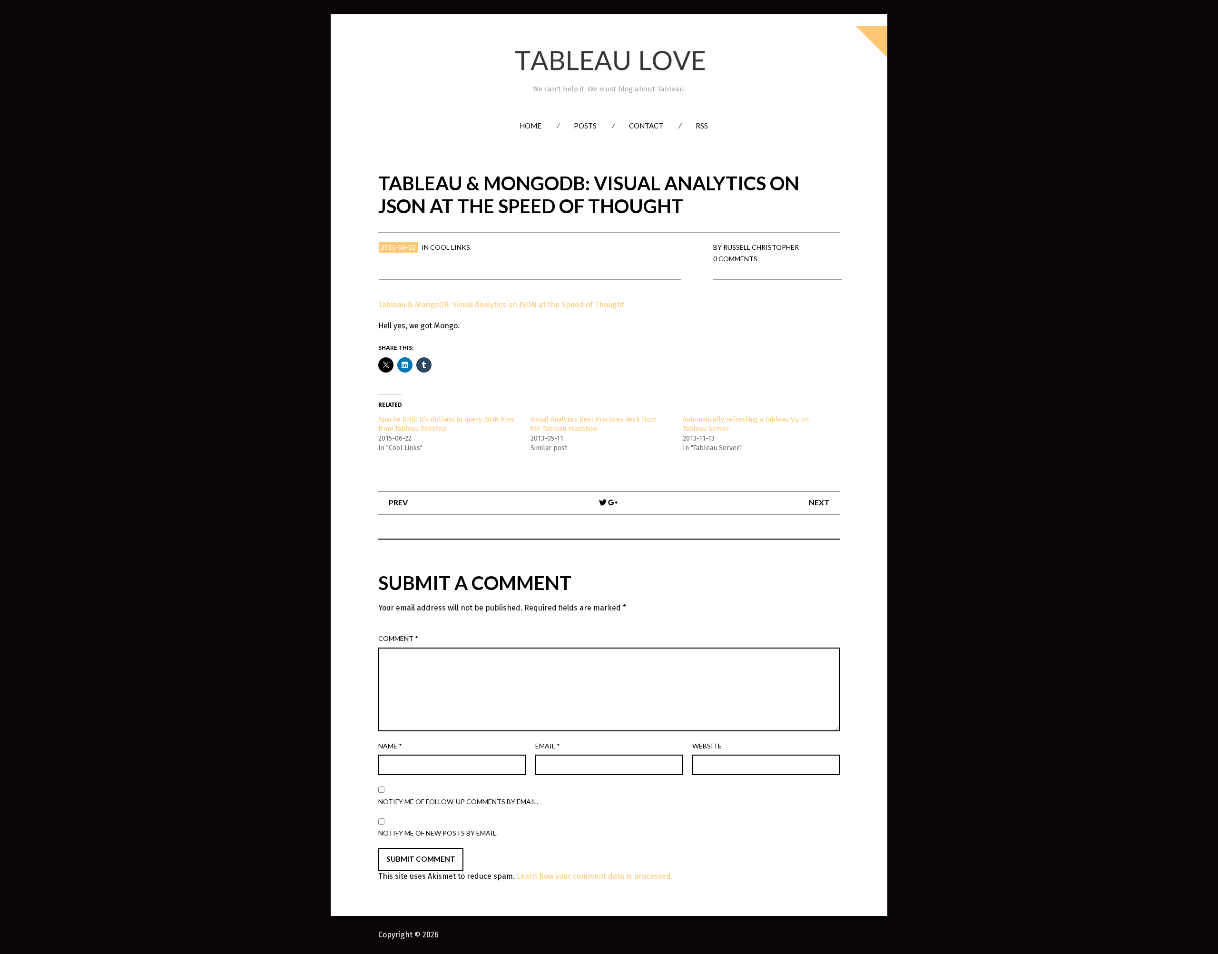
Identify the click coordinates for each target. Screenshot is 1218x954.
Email (547, 746)
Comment (398, 638)
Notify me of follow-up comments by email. (458, 801)
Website (707, 746)
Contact (646, 125)
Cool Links (450, 247)
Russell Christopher (761, 247)
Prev (398, 502)
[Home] (609, 60)
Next (819, 502)
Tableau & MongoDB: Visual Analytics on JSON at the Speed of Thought (501, 304)
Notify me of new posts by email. (438, 833)
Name (390, 746)
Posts (585, 125)
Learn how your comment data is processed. (595, 876)
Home (530, 125)
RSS (702, 125)
